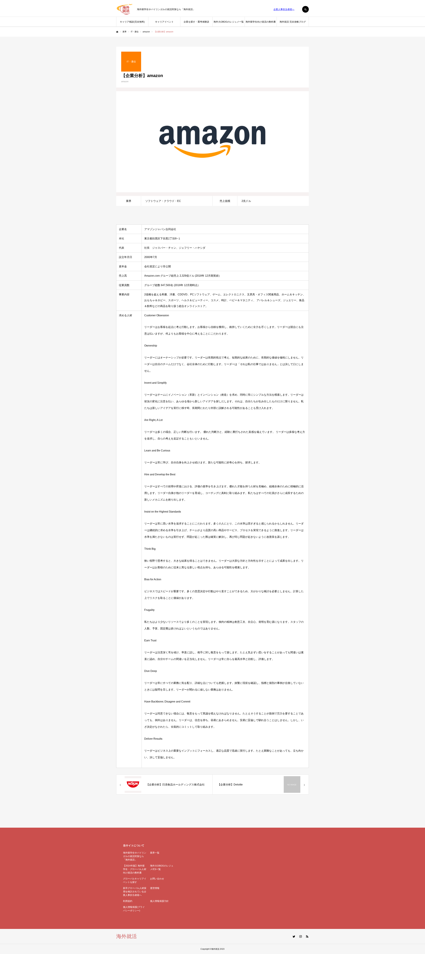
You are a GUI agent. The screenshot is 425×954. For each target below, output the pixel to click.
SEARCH (305, 9)
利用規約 (127, 901)
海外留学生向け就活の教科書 (261, 21)
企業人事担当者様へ (283, 9)
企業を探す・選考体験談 (196, 21)
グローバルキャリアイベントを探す (134, 880)
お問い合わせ (157, 878)
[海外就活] (124, 9)
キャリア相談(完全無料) (132, 21)
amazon (124, 81)
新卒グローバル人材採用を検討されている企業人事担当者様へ (134, 891)
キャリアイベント (164, 21)
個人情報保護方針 (159, 901)
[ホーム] (117, 32)
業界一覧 (154, 852)
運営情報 (154, 888)
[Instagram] (300, 936)
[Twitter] (294, 936)
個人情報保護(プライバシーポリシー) (134, 909)
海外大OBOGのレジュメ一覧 (228, 21)
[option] (212, 141)
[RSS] (307, 936)
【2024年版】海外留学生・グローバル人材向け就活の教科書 (134, 869)
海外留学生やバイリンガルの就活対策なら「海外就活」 (134, 856)
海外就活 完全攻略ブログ (293, 21)
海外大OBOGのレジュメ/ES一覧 (161, 867)
